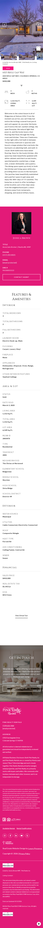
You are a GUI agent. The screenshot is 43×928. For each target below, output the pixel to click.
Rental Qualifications (24, 828)
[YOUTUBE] (22, 836)
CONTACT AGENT (21, 277)
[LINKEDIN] (16, 836)
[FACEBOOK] (10, 836)
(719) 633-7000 (8, 726)
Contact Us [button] (21, 688)
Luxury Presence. (35, 848)
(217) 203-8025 (9, 255)
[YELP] (27, 836)
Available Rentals (9, 828)
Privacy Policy (24, 854)
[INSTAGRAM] (5, 836)
